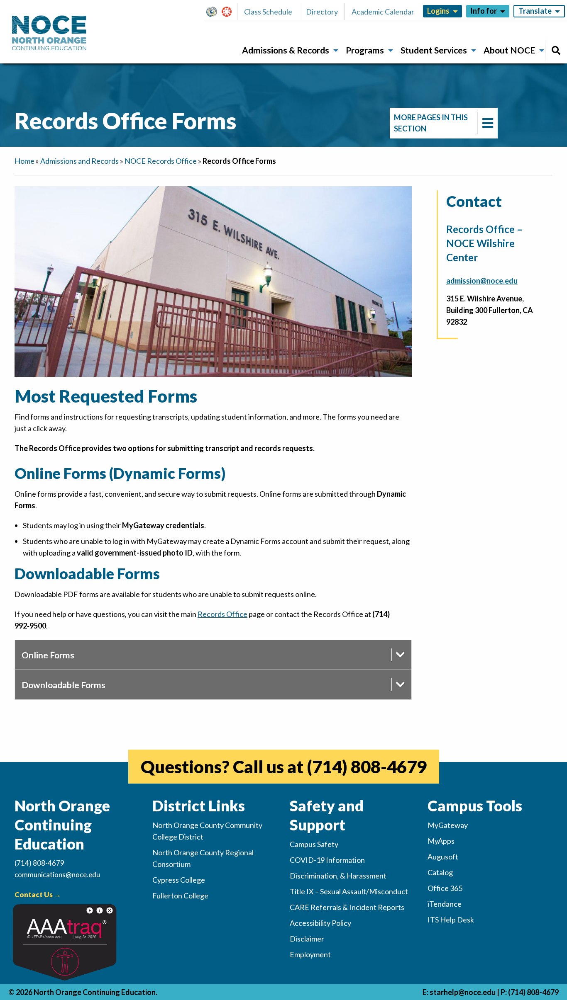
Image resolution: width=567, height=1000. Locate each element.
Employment (310, 954)
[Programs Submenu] (391, 50)
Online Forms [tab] (48, 655)
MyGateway (215, 11)
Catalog (440, 872)
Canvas (230, 11)
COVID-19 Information (327, 859)
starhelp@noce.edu (463, 992)
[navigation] (444, 123)
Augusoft (443, 856)
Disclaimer (307, 938)
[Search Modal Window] (556, 50)
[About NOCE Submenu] (542, 50)
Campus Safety (314, 844)
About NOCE (509, 50)
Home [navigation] (24, 160)
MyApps (441, 840)
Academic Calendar (383, 11)
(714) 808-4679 (367, 766)
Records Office (222, 614)
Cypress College (178, 879)
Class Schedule (268, 11)
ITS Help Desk (451, 919)
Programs (365, 50)
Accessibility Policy (320, 922)
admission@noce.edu (482, 280)
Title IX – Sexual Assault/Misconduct (349, 891)
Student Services (434, 50)
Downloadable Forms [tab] (63, 685)
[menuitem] (287, 50)
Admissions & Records (285, 50)
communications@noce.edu (57, 874)
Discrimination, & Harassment (338, 875)
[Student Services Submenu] (474, 50)
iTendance (445, 903)
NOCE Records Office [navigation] (161, 160)
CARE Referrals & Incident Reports (347, 907)
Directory (322, 11)
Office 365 (445, 888)
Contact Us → (38, 894)
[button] (214, 11)
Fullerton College (180, 895)
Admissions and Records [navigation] (79, 160)
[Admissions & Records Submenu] (336, 50)
